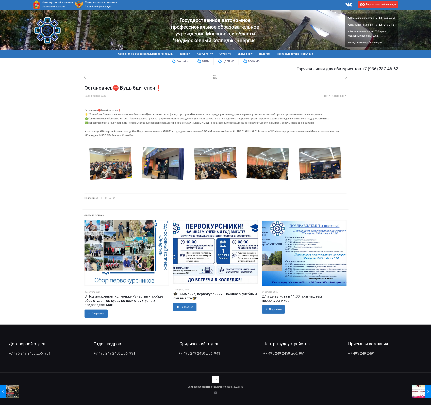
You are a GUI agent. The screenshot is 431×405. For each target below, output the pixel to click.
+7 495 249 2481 (361, 353)
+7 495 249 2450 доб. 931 (114, 353)
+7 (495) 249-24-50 (384, 18)
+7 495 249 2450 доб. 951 (30, 353)
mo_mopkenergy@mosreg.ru (366, 42)
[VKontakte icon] (215, 392)
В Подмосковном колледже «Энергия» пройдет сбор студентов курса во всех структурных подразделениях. (125, 300)
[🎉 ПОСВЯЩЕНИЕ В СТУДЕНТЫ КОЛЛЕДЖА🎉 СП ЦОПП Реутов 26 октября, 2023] (421, 391)
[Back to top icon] (215, 379)
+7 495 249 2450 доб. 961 (284, 353)
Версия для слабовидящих (380, 4)
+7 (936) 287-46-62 (360, 68)
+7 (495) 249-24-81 (384, 24)
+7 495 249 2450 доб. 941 (199, 353)
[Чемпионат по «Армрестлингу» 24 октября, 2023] (9, 391)
